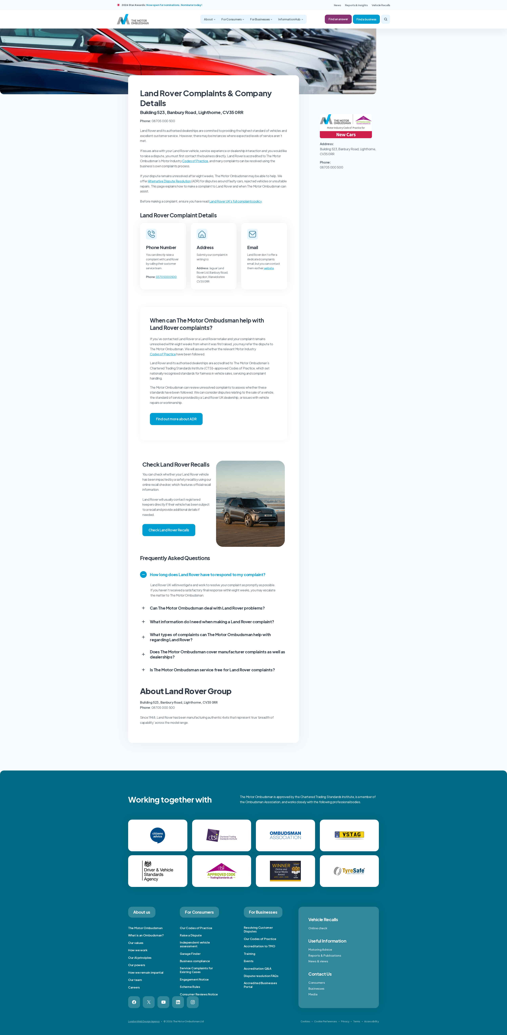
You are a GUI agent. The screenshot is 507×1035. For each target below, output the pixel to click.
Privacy (345, 1021)
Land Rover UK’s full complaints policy (235, 201)
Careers (134, 987)
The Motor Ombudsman (145, 928)
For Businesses (260, 19)
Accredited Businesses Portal (260, 985)
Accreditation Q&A (257, 968)
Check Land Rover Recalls (169, 530)
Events (249, 961)
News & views (318, 961)
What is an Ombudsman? (146, 935)
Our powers (136, 965)
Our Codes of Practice (196, 928)
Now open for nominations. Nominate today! (174, 5)
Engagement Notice (194, 979)
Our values (135, 943)
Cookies (305, 1021)
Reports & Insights (356, 5)
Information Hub (289, 19)
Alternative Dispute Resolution (169, 181)
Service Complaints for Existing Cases (196, 970)
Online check (317, 928)
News (337, 5)
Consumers (316, 982)
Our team (135, 980)
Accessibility (371, 1021)
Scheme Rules (190, 986)
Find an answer (338, 19)
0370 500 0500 (166, 277)
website (269, 268)
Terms (356, 1021)
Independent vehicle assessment (195, 944)
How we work (138, 950)
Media (312, 994)
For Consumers (231, 19)
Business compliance (195, 961)
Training (249, 953)
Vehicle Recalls (381, 5)
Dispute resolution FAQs (261, 976)
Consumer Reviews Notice (199, 994)
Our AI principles (140, 957)
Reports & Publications (324, 955)
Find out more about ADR (176, 419)
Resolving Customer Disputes (258, 929)
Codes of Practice (195, 161)
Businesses (316, 988)
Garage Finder (190, 953)
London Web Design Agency (144, 1021)
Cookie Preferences (325, 1021)
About (208, 19)
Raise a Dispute (191, 935)
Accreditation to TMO (259, 946)
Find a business (366, 19)
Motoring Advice (320, 949)
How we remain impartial (145, 972)
